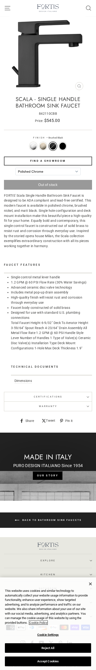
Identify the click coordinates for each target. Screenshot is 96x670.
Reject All (47, 648)
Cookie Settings (48, 634)
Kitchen (48, 574)
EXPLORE (48, 560)
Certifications (48, 396)
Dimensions (23, 381)
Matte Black (63, 146)
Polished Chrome (33, 146)
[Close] (90, 584)
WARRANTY (48, 406)
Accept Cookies (48, 661)
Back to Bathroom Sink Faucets (51, 519)
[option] (48, 54)
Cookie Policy (38, 622)
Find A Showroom (48, 160)
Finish (48, 137)
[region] (48, 623)
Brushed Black (53, 146)
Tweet (50, 421)
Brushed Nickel (43, 146)
